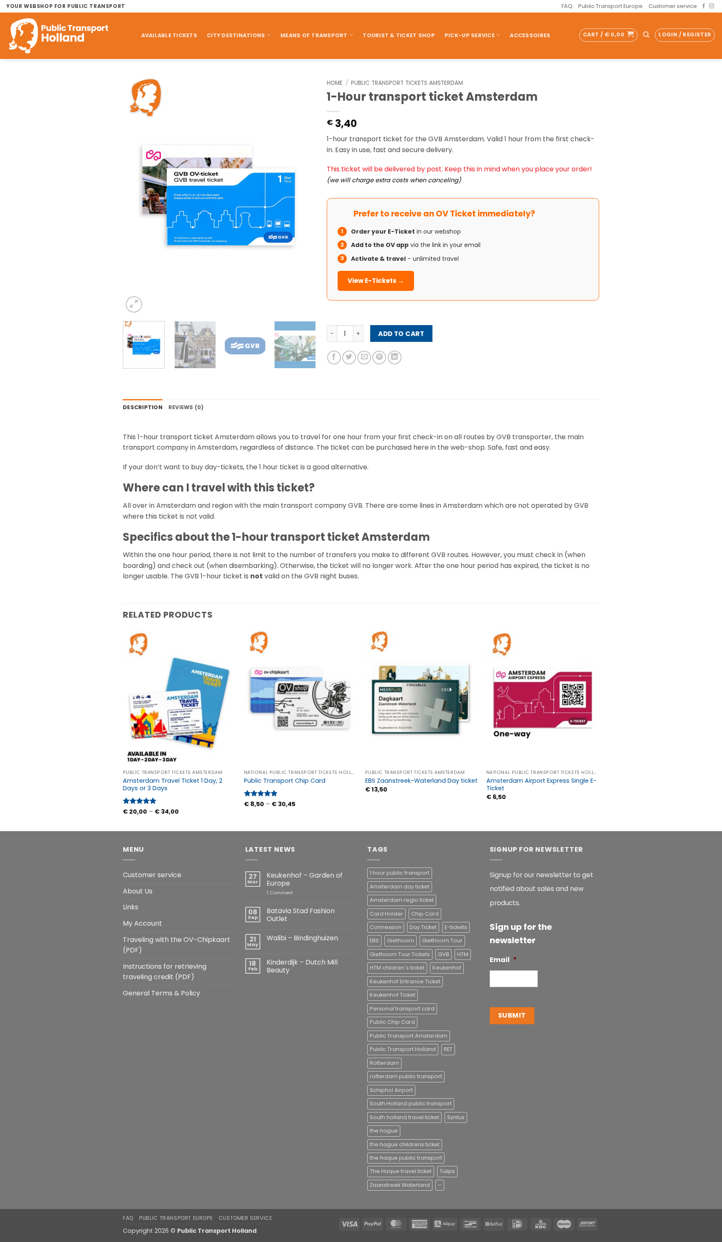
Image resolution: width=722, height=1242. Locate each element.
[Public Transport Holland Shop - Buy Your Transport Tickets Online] (65, 36)
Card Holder (386, 913)
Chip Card (425, 913)
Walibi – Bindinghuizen (302, 938)
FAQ (567, 6)
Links (130, 907)
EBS (374, 940)
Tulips (447, 1171)
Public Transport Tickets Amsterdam (407, 83)
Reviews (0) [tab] (186, 407)
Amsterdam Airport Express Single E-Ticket (541, 784)
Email (503, 960)
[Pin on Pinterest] (379, 357)
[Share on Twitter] (349, 357)
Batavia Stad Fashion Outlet (301, 915)
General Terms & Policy (161, 993)
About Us (138, 891)
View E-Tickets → (376, 280)
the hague (384, 1130)
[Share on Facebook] (334, 357)
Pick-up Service (470, 35)
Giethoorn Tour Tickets (400, 954)
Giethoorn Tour (442, 940)
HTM (462, 954)
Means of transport (314, 35)
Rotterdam (384, 1062)
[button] (608, 35)
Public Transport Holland (403, 1049)
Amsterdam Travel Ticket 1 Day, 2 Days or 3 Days (172, 784)
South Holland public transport (411, 1103)
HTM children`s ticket (397, 967)
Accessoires (530, 35)
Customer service (672, 6)
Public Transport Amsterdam (408, 1035)
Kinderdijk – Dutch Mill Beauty (302, 966)
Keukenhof (446, 967)
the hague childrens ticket (405, 1144)
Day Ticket (423, 927)
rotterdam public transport (406, 1076)
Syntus (456, 1117)
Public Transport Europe (610, 6)
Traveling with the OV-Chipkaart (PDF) (176, 945)
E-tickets (456, 927)
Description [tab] (143, 407)
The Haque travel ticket (401, 1171)
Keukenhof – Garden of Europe (305, 879)
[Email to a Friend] (364, 357)
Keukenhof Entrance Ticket (405, 981)
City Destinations (236, 35)
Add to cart (401, 333)
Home (335, 83)
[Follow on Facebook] (703, 6)
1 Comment (292, 893)
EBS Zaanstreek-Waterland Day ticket (421, 781)
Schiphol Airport (391, 1090)
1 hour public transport (400, 872)
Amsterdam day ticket (400, 886)
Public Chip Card (392, 1022)
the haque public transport (406, 1157)
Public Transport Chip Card (284, 781)
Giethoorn (400, 940)
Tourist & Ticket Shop (399, 35)
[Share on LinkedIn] (395, 357)
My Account (142, 923)
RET (448, 1049)
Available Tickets (169, 35)
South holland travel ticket (404, 1117)
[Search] (646, 34)
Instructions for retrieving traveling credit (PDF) (164, 972)
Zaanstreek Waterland (400, 1185)
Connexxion (386, 927)
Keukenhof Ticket (392, 994)
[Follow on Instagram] (711, 6)
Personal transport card (402, 1008)
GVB (443, 954)
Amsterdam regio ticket (402, 900)
